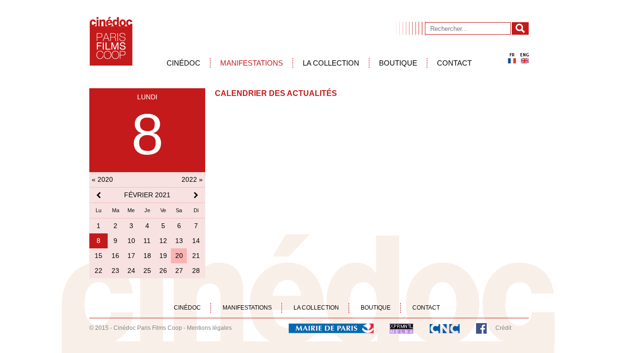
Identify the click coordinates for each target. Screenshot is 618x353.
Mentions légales (209, 328)
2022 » (192, 179)
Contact (454, 63)
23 (115, 270)
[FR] (512, 58)
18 (147, 255)
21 (196, 255)
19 (163, 255)
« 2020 (102, 179)
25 (147, 270)
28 (196, 270)
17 (131, 255)
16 (115, 255)
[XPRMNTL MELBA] (401, 328)
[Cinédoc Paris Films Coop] (111, 41)
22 (98, 270)
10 (131, 240)
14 (196, 240)
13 (179, 240)
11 (147, 240)
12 (163, 240)
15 (98, 255)
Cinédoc (183, 63)
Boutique (398, 63)
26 (163, 270)
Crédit (503, 328)
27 (179, 270)
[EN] (524, 58)
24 (131, 270)
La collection (331, 63)
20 (179, 255)
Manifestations (251, 63)
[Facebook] (481, 328)
